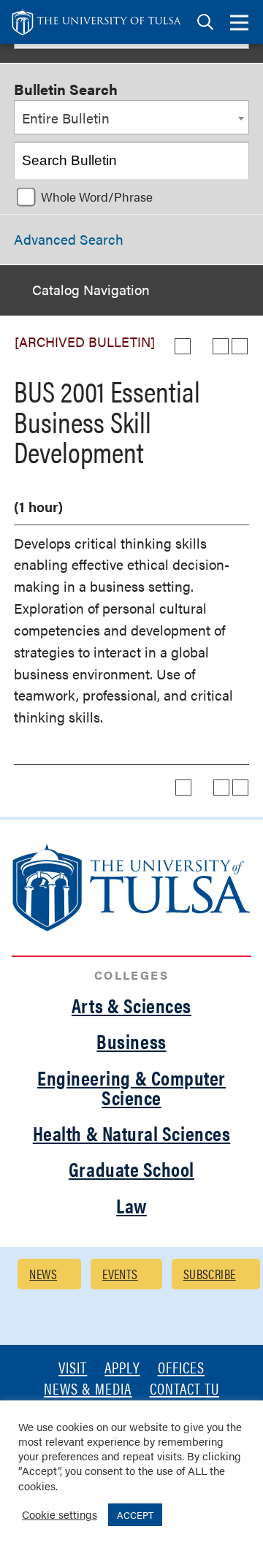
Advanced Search (68, 239)
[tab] (205, 22)
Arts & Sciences (131, 1005)
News (43, 1274)
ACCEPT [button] (135, 1515)
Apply (122, 1369)
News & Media (88, 1390)
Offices (181, 1369)
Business (131, 1041)
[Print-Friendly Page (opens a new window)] (221, 346)
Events (120, 1274)
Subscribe (209, 1274)
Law (131, 1205)
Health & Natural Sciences (132, 1133)
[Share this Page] (202, 346)
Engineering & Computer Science (131, 1087)
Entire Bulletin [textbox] (66, 118)
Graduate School (131, 1169)
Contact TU (185, 1390)
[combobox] (131, 117)
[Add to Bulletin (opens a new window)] (183, 346)
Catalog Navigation (91, 290)
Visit (72, 1369)
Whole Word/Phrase (97, 196)
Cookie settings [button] (59, 1514)
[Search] (231, 161)
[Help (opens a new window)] (240, 346)
